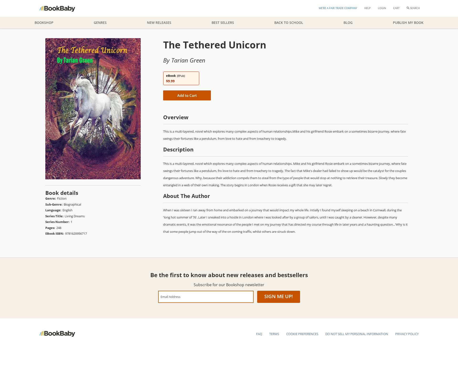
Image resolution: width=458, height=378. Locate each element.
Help (367, 8)
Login (382, 8)
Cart (396, 8)
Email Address (170, 297)
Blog (348, 22)
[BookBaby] (61, 8)
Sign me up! (278, 296)
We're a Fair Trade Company (338, 8)
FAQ (259, 334)
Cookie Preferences (302, 334)
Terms (274, 334)
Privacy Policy (407, 334)
